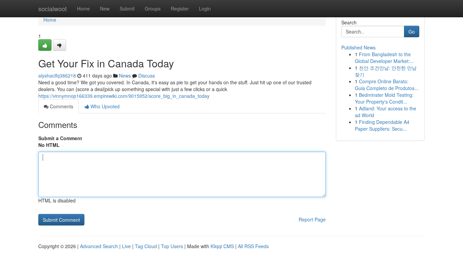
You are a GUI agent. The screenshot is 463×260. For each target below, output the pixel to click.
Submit (127, 8)
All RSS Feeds (253, 246)
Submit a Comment (60, 138)
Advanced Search (99, 246)
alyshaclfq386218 (57, 75)
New (104, 8)
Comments (60, 106)
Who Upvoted (104, 106)
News (125, 75)
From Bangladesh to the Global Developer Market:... (384, 57)
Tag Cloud (146, 246)
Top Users (172, 246)
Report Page (312, 219)
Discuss (146, 75)
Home (83, 8)
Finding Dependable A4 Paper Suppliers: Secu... (382, 125)
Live (126, 246)
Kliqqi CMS (222, 246)
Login (205, 8)
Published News (358, 47)
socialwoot (52, 8)
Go (411, 31)
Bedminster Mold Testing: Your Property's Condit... (384, 98)
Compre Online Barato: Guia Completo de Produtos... (387, 84)
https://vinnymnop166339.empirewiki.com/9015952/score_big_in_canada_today (123, 95)
